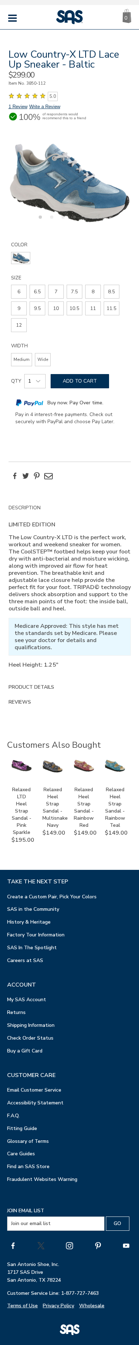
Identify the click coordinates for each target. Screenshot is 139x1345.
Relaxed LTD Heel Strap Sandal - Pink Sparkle (21, 811)
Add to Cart (80, 381)
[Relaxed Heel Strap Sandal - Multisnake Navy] (52, 771)
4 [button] (73, 221)
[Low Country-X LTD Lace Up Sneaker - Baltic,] (70, 183)
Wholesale (91, 1305)
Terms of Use (22, 1305)
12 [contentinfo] (19, 325)
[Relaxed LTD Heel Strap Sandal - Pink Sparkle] (21, 769)
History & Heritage (29, 922)
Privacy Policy (58, 1305)
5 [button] (85, 221)
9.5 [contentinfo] (37, 308)
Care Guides (21, 1153)
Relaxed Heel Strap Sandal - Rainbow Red (84, 807)
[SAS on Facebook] (12, 1246)
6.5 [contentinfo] (37, 291)
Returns (16, 1012)
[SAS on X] (41, 1246)
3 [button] (62, 221)
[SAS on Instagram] (69, 1246)
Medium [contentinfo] (22, 359)
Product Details (31, 687)
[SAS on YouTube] (126, 1246)
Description (25, 507)
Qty (16, 381)
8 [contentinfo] (93, 291)
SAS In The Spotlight (32, 947)
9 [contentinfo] (18, 308)
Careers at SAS (25, 960)
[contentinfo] (20, 258)
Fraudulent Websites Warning (42, 1179)
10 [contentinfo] (56, 308)
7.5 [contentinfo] (74, 291)
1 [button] (39, 221)
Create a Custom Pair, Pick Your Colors (52, 896)
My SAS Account (26, 999)
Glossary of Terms (28, 1141)
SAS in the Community (33, 909)
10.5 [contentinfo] (74, 308)
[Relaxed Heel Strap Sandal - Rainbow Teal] (115, 770)
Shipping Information (31, 1025)
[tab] (70, 590)
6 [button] (96, 221)
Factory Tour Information (36, 934)
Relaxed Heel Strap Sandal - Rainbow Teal (115, 807)
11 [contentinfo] (93, 308)
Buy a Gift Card (24, 1050)
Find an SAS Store (28, 1166)
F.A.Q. (13, 1115)
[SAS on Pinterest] (98, 1246)
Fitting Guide (22, 1128)
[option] (70, 183)
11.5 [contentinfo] (111, 308)
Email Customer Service (34, 1090)
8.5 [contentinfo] (111, 291)
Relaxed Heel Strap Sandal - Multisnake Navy (55, 807)
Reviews (20, 702)
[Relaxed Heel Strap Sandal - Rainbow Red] (84, 770)
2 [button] (50, 221)
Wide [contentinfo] (42, 359)
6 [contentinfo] (18, 291)
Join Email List (25, 1210)
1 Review (18, 106)
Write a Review (44, 106)
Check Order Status (30, 1038)
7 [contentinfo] (56, 291)
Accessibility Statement (35, 1102)
